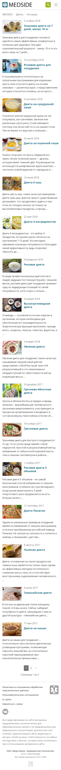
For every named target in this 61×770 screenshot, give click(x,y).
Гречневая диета (36, 428)
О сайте (6, 699)
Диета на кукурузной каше (39, 105)
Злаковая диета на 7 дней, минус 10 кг (38, 27)
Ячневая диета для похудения (37, 66)
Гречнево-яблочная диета (37, 391)
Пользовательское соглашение (20, 694)
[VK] (5, 712)
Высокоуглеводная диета (37, 305)
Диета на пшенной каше (41, 143)
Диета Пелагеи (34, 510)
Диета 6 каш (32, 182)
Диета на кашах (35, 628)
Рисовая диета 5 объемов (35, 469)
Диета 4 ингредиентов (40, 221)
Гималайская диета (38, 592)
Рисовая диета (34, 264)
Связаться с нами (12, 703)
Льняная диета (34, 549)
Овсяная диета (34, 346)
